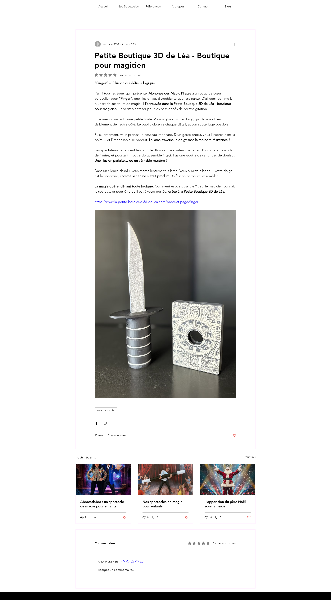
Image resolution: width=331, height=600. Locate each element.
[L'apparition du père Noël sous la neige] (227, 479)
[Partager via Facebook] (96, 423)
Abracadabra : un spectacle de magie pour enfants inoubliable (102, 504)
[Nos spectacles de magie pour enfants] (165, 479)
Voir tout (250, 456)
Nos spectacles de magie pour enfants (162, 504)
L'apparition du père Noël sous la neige (225, 504)
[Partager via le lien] (106, 423)
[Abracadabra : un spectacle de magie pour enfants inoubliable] (103, 479)
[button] (128, 6)
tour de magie (105, 410)
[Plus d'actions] (234, 44)
